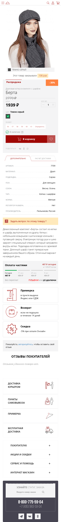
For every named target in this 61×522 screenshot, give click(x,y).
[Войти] (53, 3)
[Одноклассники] (24, 148)
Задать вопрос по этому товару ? (28, 221)
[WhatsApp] (28, 148)
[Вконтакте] (20, 148)
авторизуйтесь (25, 344)
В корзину (28, 139)
